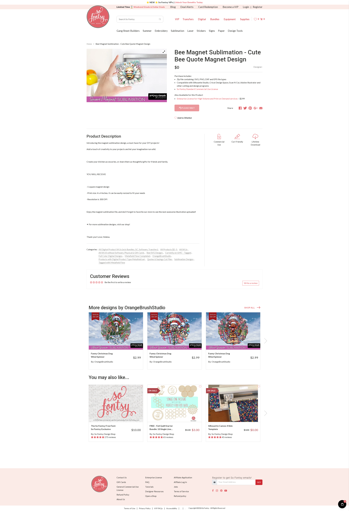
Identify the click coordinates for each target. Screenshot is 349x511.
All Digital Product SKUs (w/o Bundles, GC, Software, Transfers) (128, 249)
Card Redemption (208, 6)
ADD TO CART (132, 344)
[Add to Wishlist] (141, 314)
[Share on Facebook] (240, 108)
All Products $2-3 (168, 249)
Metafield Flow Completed (137, 256)
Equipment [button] (230, 19)
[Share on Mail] (260, 108)
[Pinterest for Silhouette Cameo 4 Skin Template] (237, 416)
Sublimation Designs (183, 259)
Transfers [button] (188, 19)
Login (246, 6)
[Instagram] (217, 490)
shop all (249, 307)
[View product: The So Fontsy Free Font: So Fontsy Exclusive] (116, 403)
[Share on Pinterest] (250, 108)
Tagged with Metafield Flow (112, 262)
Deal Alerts (186, 6)
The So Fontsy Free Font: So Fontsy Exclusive (103, 427)
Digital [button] (202, 19)
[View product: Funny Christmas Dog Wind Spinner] (116, 331)
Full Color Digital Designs (110, 256)
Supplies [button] (244, 19)
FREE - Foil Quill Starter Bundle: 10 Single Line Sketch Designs (161, 427)
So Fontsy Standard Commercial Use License (197, 89)
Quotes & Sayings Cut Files (159, 259)
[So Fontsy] (98, 17)
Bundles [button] (214, 19)
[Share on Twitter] (245, 108)
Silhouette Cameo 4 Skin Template (220, 427)
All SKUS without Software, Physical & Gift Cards (121, 252)
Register (257, 6)
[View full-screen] (164, 51)
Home (89, 44)
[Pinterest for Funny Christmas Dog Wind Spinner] (119, 344)
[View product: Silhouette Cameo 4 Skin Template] (233, 403)
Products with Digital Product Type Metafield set (122, 259)
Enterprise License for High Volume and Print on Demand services (207, 98)
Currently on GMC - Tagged (178, 252)
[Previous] (92, 76)
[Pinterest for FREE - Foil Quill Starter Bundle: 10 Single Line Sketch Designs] (178, 416)
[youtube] (225, 490)
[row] (174, 340)
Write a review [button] (251, 283)
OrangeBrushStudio (161, 256)
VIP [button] (177, 19)
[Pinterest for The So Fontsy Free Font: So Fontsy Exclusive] (119, 416)
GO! (259, 482)
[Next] (161, 76)
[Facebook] (213, 490)
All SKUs (183, 249)
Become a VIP (230, 6)
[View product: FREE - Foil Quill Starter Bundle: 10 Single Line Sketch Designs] (174, 403)
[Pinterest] (221, 490)
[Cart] (261, 19)
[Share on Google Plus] (256, 108)
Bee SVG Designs (155, 252)
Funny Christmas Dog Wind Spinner (102, 355)
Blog (173, 6)
